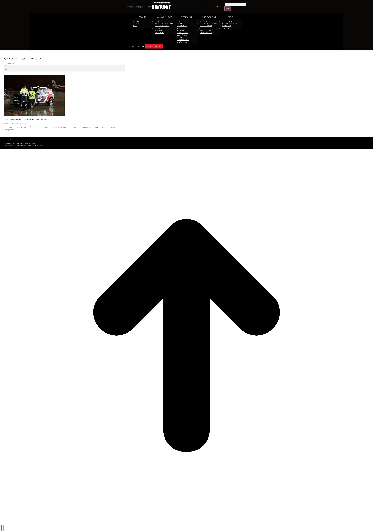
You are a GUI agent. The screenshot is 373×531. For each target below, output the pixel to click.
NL (5, 139)
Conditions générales (9, 143)
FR (8, 139)
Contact (222, 7)
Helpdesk (200, 7)
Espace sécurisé (208, 7)
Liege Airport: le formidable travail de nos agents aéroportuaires (25, 119)
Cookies (18, 143)
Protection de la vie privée (28, 143)
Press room (193, 7)
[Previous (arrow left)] (1, 528)
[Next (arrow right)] (3, 528)
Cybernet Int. (41, 145)
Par (13, 123)
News (5, 123)
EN (11, 139)
